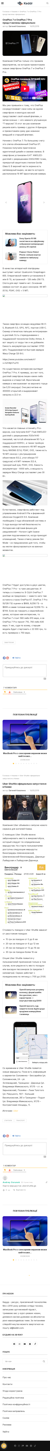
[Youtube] (27, 1445)
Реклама (7, 1424)
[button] (6, 202)
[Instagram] (19, 1445)
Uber (15, 1110)
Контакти (7, 1384)
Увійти (17, 658)
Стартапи (8, 1120)
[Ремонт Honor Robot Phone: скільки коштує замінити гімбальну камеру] (11, 256)
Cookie (6, 1418)
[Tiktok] (35, 1445)
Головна (6, 11)
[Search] (47, 3)
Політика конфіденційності (16, 1404)
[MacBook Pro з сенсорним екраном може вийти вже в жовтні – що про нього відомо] (25, 735)
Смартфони (9, 642)
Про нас (7, 1377)
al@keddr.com (17, 1328)
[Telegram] (31, 1445)
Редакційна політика (13, 1397)
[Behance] (23, 1445)
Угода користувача (12, 1391)
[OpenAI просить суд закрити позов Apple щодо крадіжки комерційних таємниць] (11, 1010)
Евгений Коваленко (17, 26)
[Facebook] (15, 1445)
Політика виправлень (14, 1411)
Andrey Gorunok (11, 1182)
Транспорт (20, 1120)
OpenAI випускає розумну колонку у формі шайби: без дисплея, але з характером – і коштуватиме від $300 (31, 995)
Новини (14, 11)
